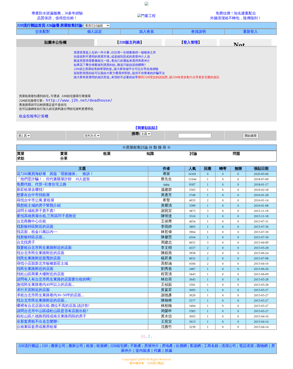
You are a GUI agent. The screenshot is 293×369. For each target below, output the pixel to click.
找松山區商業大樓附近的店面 (40, 274)
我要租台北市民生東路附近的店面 (44, 248)
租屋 (89, 346)
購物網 (262, 346)
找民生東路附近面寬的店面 (39, 258)
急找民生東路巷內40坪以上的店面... (45, 284)
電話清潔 (246, 346)
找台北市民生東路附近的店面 (40, 253)
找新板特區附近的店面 (35, 226)
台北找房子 (26, 242)
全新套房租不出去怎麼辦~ (38, 321)
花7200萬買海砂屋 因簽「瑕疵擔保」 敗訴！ (55, 174)
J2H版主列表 (129, 42)
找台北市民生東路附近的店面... (42, 300)
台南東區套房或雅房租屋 (37, 327)
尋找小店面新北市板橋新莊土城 (42, 263)
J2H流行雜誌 (28, 346)
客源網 (195, 346)
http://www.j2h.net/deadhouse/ (79, 100)
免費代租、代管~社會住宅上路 (41, 184)
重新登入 (250, 31)
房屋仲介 (151, 346)
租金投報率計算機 (33, 116)
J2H (45, 346)
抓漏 (168, 350)
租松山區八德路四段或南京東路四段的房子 (51, 316)
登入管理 (190, 42)
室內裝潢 (143, 350)
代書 (157, 350)
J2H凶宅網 (118, 346)
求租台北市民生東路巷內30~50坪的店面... (50, 295)
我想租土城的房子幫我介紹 (39, 205)
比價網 (181, 346)
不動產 (135, 346)
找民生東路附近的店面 (35, 269)
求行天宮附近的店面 (33, 290)
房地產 (167, 346)
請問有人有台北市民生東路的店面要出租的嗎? (54, 279)
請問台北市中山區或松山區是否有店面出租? (52, 311)
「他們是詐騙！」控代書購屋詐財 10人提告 (53, 179)
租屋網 (101, 346)
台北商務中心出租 (31, 221)
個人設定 (94, 31)
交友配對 (42, 31)
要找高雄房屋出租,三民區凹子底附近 (46, 216)
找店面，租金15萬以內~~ (37, 232)
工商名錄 (211, 346)
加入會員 (146, 31)
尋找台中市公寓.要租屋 (35, 200)
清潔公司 (228, 346)
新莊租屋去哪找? (30, 189)
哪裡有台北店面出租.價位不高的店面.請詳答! (53, 306)
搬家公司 (58, 346)
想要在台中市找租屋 (33, 195)
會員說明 (198, 31)
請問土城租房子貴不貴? (36, 211)
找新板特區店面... (31, 237)
